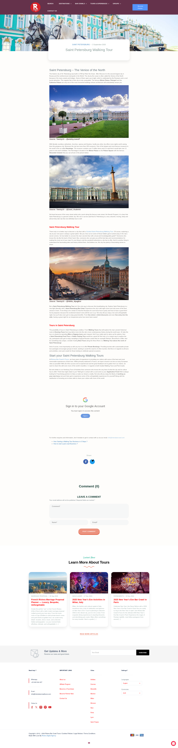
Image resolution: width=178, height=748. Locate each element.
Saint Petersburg (81, 44)
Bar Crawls (80, 3)
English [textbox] (125, 683)
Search (50, 3)
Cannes (93, 684)
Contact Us (52, 11)
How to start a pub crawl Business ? (65, 444)
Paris (92, 712)
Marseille (93, 689)
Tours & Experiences (98, 3)
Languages (125, 679)
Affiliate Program (65, 684)
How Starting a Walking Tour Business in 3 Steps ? (70, 441)
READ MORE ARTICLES (89, 634)
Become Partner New (67, 694)
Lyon (92, 717)
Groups (116, 3)
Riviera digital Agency (49, 736)
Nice (92, 708)
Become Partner (140, 7)
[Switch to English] (89, 743)
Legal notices (78, 733)
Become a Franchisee (67, 689)
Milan (92, 698)
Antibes (93, 679)
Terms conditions (89, 733)
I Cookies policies (67, 733)
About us (62, 679)
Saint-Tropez (95, 722)
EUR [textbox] (124, 693)
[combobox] (131, 683)
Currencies (125, 689)
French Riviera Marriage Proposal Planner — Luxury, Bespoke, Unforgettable (47, 602)
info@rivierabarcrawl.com (116, 437)
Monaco (93, 703)
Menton (93, 694)
